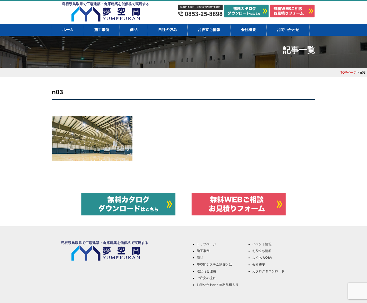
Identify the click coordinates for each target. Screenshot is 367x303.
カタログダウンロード (268, 271)
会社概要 (248, 29)
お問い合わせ (288, 29)
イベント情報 (262, 244)
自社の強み (167, 29)
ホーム (68, 29)
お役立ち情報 (209, 29)
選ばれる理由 (206, 271)
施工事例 (101, 29)
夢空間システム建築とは (214, 264)
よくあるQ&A (262, 257)
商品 (134, 29)
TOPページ (348, 72)
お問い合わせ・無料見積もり (218, 285)
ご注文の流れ (206, 278)
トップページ (206, 244)
